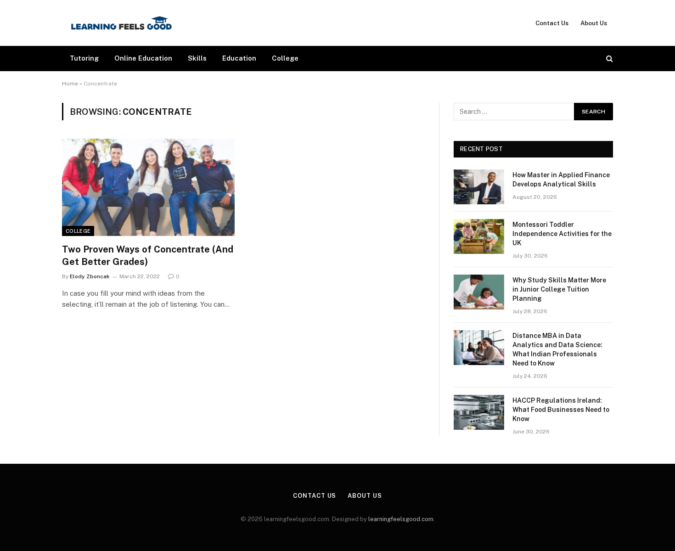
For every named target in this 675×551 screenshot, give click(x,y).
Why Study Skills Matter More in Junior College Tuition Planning (559, 289)
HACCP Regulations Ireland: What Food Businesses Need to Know (560, 409)
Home (70, 83)
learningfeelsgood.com (400, 519)
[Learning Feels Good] (121, 23)
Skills (197, 58)
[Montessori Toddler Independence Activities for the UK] (479, 236)
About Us (593, 23)
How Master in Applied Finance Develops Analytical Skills (561, 179)
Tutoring (84, 58)
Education (239, 58)
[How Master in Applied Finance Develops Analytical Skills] (479, 186)
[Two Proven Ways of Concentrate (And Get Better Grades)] (148, 187)
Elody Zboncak (90, 276)
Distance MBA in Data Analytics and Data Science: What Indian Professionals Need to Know (557, 349)
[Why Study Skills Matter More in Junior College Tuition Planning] (479, 292)
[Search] (608, 58)
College (285, 58)
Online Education (143, 58)
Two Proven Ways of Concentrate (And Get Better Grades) (147, 255)
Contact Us (551, 23)
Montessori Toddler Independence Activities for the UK (562, 234)
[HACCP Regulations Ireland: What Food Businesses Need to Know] (479, 412)
